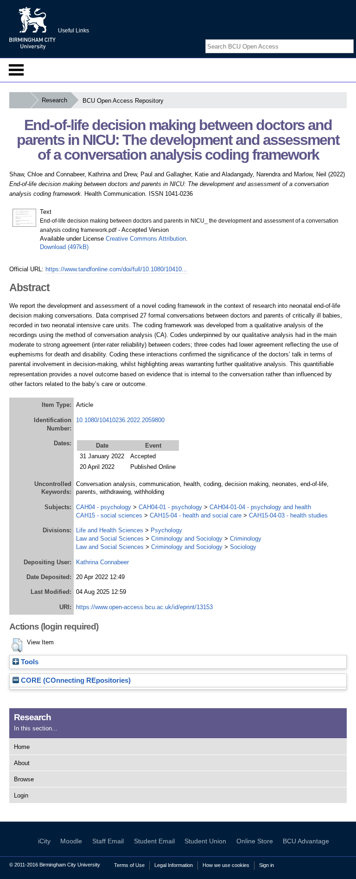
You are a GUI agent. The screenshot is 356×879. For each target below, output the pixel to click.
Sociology (243, 546)
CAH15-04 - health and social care (196, 515)
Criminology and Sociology (186, 538)
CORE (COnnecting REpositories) (75, 680)
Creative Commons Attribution (146, 238)
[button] (17, 645)
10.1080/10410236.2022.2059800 (120, 420)
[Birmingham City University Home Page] (19, 100)
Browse (24, 779)
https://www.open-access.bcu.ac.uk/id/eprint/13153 (144, 607)
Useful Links (73, 30)
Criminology (245, 538)
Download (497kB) (64, 246)
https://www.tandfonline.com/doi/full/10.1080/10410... (116, 269)
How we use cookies (226, 865)
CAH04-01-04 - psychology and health (260, 507)
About (22, 763)
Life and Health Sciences (109, 530)
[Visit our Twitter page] (338, 38)
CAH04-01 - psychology (170, 507)
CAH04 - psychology (103, 507)
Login (21, 795)
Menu (16, 70)
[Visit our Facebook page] (327, 38)
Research (54, 100)
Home (22, 746)
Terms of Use (129, 865)
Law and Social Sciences (110, 538)
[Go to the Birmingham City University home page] (32, 28)
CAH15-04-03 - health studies (288, 515)
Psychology (166, 530)
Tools (28, 662)
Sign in (266, 865)
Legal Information (173, 865)
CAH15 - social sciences (109, 515)
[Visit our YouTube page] (349, 38)
